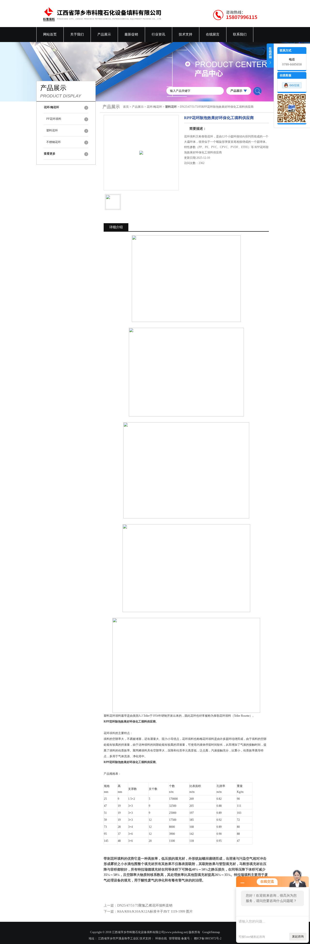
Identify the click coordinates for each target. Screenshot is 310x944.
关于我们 (77, 34)
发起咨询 (298, 936)
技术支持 (185, 34)
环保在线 (161, 938)
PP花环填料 (53, 119)
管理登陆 (174, 938)
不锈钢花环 (53, 142)
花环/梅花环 (154, 106)
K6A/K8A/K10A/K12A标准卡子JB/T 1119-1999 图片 (155, 911)
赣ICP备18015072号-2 (207, 938)
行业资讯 (158, 34)
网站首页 (50, 34)
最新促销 (131, 34)
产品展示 (104, 34)
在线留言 (212, 34)
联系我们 (240, 34)
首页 (126, 106)
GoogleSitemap (211, 932)
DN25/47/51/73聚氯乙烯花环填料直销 (144, 905)
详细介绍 (116, 227)
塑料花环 (52, 130)
